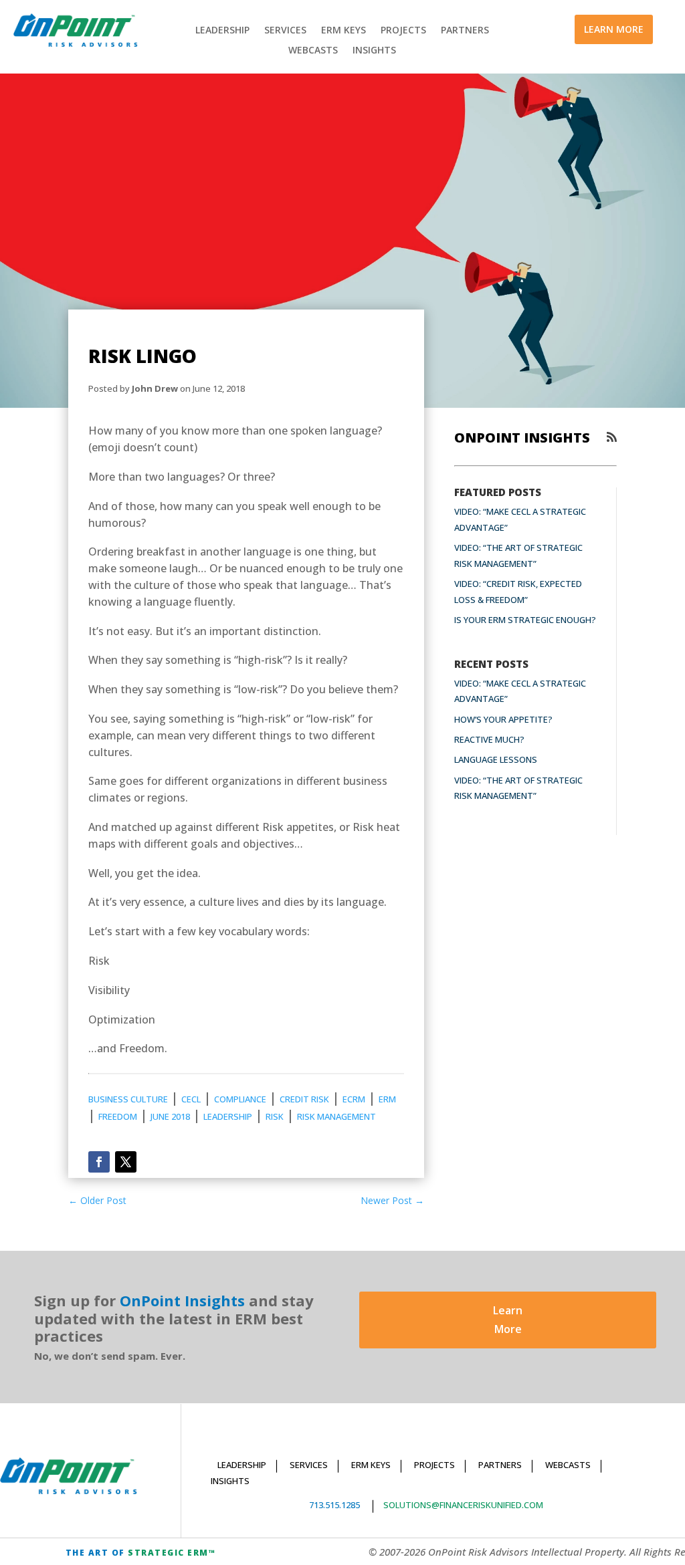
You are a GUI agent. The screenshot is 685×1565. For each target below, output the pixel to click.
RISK (275, 1116)
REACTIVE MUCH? (489, 739)
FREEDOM (117, 1116)
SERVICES (285, 30)
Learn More (507, 1319)
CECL (191, 1099)
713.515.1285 (334, 1505)
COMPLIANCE (240, 1099)
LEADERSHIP (222, 30)
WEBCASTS (313, 50)
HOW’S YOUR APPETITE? (503, 719)
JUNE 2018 (170, 1116)
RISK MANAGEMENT (336, 1116)
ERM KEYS (343, 30)
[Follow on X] (125, 1162)
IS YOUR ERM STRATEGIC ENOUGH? (525, 620)
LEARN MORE (614, 29)
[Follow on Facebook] (99, 1162)
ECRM (353, 1099)
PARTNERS (465, 30)
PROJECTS (403, 30)
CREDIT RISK (304, 1099)
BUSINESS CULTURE (128, 1099)
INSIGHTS (374, 50)
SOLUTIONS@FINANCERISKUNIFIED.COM (463, 1505)
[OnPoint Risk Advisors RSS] (612, 437)
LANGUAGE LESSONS (495, 759)
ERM (387, 1099)
